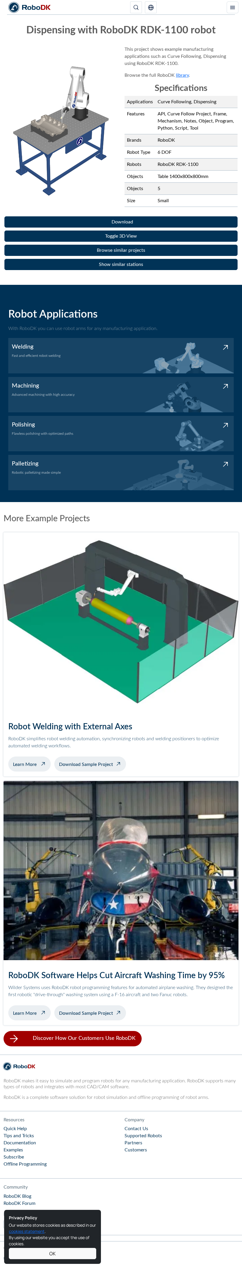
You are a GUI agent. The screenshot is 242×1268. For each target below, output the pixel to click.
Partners (133, 1142)
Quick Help (15, 1128)
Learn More (32, 764)
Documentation (20, 1142)
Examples (13, 1150)
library (182, 75)
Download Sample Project (86, 764)
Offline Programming (25, 1164)
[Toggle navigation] (232, 7)
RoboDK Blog (17, 1196)
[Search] (136, 7)
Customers (136, 1150)
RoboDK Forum (19, 1203)
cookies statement (27, 1231)
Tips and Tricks (19, 1135)
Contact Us (136, 1128)
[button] (151, 7)
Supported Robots (143, 1135)
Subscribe (14, 1157)
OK (52, 1253)
